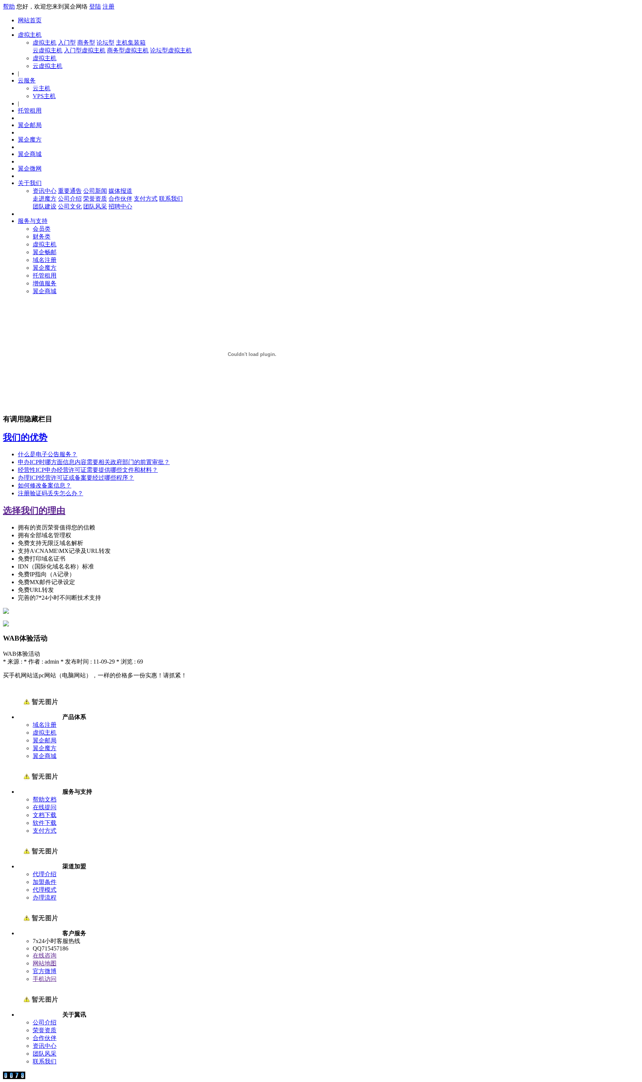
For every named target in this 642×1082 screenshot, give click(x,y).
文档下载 (44, 815)
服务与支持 (33, 221)
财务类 (42, 236)
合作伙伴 (120, 198)
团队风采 (95, 206)
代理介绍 (44, 874)
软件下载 (44, 823)
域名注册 (44, 260)
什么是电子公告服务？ (47, 454)
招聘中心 (120, 206)
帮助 (9, 6)
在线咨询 (44, 955)
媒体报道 (120, 191)
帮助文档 (44, 799)
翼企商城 (30, 154)
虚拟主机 (30, 35)
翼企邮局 (30, 125)
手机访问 (44, 979)
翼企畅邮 (44, 252)
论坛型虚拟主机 (171, 50)
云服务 (27, 80)
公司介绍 (70, 198)
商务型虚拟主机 (128, 50)
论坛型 (105, 42)
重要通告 (70, 191)
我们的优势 (25, 437)
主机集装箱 (131, 42)
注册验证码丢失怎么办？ (50, 493)
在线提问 (44, 807)
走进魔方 (44, 198)
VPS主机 (44, 96)
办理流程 (44, 897)
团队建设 (44, 206)
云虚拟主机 (47, 50)
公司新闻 (95, 191)
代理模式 (44, 890)
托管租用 (30, 110)
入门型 (67, 42)
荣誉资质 (95, 198)
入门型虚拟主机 (85, 50)
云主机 (42, 88)
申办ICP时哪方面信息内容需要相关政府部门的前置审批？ (94, 462)
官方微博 (44, 971)
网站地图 (44, 963)
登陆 (95, 6)
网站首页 (30, 20)
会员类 (42, 229)
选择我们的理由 (34, 510)
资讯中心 (44, 191)
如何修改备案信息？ (44, 485)
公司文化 (70, 206)
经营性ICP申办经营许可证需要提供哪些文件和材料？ (88, 470)
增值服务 (44, 283)
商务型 (86, 42)
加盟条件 (44, 882)
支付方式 (146, 198)
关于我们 (30, 183)
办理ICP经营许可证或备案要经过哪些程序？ (76, 477)
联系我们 (171, 198)
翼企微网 (30, 168)
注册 (108, 6)
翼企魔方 (30, 139)
